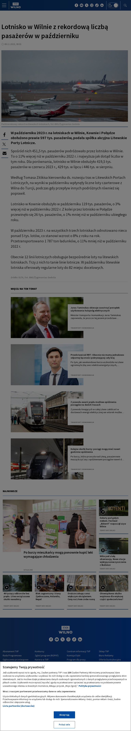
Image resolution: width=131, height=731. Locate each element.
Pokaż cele (64, 724)
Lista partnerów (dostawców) (18, 706)
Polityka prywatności (90, 686)
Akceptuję (64, 714)
